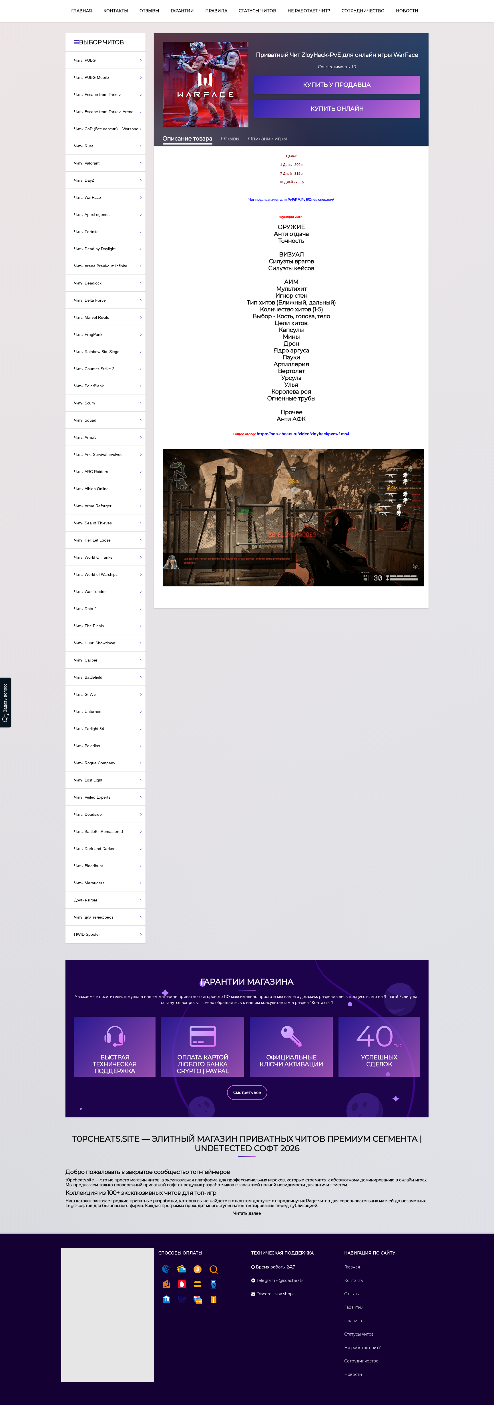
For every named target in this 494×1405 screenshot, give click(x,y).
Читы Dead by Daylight (94, 248)
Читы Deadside (88, 814)
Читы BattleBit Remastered (98, 831)
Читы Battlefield (88, 677)
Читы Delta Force (90, 300)
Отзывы (149, 10)
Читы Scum (84, 403)
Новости (407, 10)
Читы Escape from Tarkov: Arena (104, 111)
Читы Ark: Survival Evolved (98, 454)
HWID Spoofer (87, 934)
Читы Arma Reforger (92, 506)
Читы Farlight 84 (89, 728)
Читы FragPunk (88, 334)
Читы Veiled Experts (92, 797)
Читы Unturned (87, 711)
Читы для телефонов (93, 917)
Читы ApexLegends (91, 214)
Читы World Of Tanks (93, 557)
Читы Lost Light (88, 780)
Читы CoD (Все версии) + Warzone (106, 129)
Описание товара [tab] (187, 138)
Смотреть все (247, 1092)
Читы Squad (85, 420)
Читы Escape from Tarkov (97, 94)
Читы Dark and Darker (94, 848)
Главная (81, 10)
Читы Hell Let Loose (92, 540)
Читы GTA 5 (85, 694)
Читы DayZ (84, 180)
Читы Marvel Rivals (91, 317)
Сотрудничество (363, 10)
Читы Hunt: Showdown (94, 643)
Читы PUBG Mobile (91, 77)
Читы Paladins (87, 745)
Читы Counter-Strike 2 (94, 368)
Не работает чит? (309, 10)
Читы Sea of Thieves (93, 523)
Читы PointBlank (89, 386)
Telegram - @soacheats (279, 1280)
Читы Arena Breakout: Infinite (100, 266)
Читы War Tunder (90, 591)
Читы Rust (83, 146)
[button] (247, 1213)
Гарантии (182, 10)
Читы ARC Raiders (91, 471)
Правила (216, 10)
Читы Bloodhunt (88, 865)
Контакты (115, 10)
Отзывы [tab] (230, 138)
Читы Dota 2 (85, 608)
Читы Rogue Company (94, 763)
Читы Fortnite (86, 231)
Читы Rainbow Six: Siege (96, 351)
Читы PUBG (85, 60)
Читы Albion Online (91, 488)
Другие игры (85, 900)
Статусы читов (257, 10)
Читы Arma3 (85, 437)
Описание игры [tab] (267, 138)
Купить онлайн (337, 108)
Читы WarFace (87, 197)
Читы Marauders (89, 883)
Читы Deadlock (87, 283)
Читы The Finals (89, 626)
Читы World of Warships (95, 574)
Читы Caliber (85, 660)
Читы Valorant (86, 163)
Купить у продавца (337, 84)
